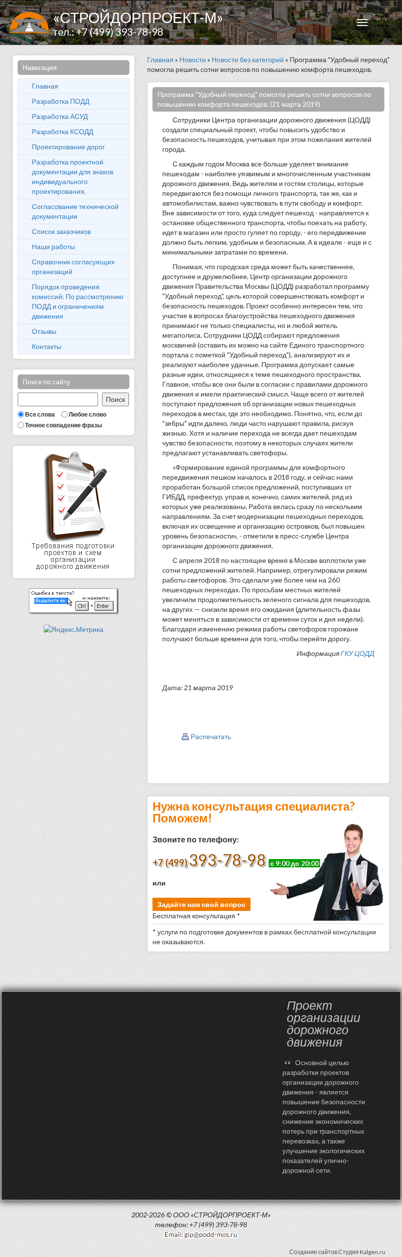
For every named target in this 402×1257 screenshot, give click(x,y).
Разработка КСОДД (62, 131)
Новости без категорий (248, 59)
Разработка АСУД (60, 116)
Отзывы (44, 331)
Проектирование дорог (68, 146)
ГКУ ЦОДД (358, 653)
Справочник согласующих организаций (73, 266)
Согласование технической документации (75, 211)
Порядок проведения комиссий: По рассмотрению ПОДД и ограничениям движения (78, 301)
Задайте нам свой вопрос (201, 904)
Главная (45, 86)
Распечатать (211, 736)
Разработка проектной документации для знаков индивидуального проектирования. (72, 176)
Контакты (46, 346)
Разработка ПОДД (60, 101)
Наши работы (53, 246)
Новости (192, 59)
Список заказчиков (61, 231)
